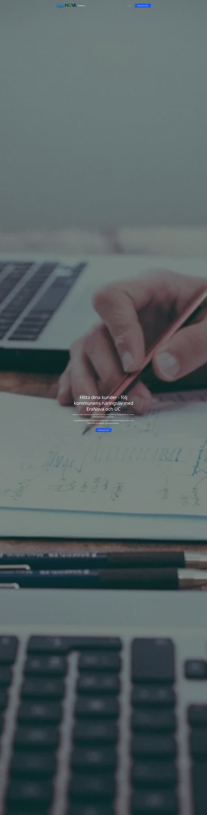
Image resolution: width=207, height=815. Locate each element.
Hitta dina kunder (142, 6)
